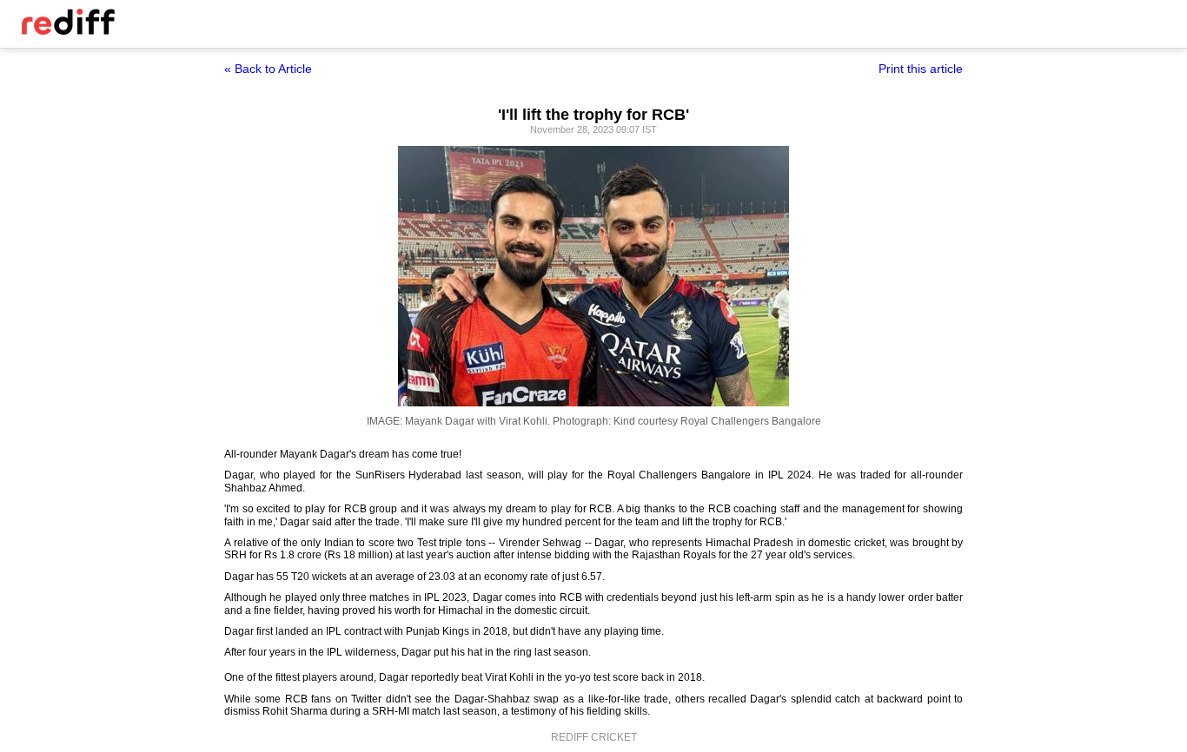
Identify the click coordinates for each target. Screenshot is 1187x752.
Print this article (921, 69)
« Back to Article (268, 69)
